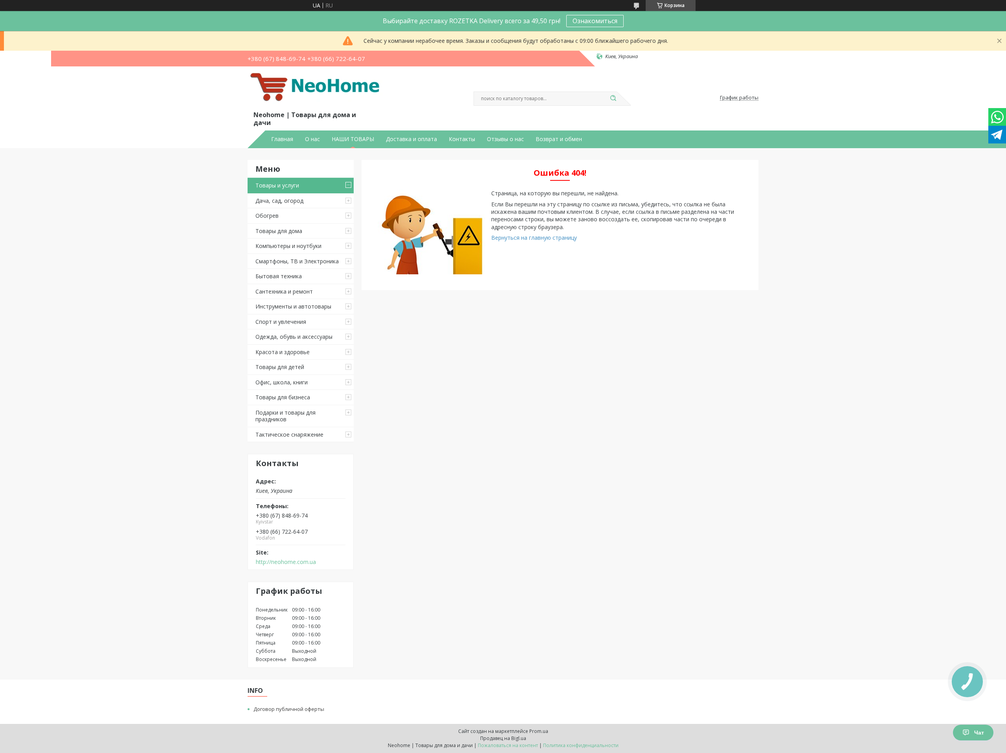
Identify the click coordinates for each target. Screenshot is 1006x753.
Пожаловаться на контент (508, 745)
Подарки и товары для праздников (285, 416)
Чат (979, 732)
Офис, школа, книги (281, 382)
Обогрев (267, 215)
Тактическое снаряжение (289, 434)
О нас (312, 139)
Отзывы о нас (505, 139)
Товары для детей (279, 367)
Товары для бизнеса (282, 397)
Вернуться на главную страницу (534, 237)
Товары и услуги (277, 185)
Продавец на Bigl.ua (503, 738)
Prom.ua (538, 731)
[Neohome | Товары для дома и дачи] (316, 90)
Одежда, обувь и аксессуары (293, 336)
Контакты (462, 139)
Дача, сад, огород (279, 200)
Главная (282, 139)
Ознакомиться (595, 21)
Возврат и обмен (559, 139)
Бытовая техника (278, 276)
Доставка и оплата (411, 139)
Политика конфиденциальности (581, 745)
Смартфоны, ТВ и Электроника (297, 261)
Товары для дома (278, 231)
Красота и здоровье (282, 352)
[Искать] (613, 99)
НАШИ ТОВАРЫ (353, 139)
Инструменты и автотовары (293, 306)
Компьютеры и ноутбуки (288, 246)
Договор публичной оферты (288, 709)
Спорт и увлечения (280, 321)
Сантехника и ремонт (284, 291)
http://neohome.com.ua (286, 562)
